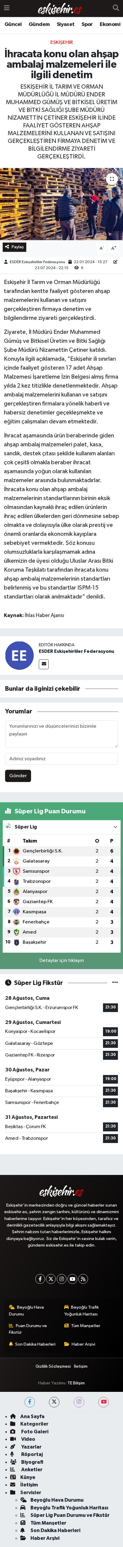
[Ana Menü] (7, 8)
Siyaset (66, 24)
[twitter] (54, 1402)
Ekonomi (110, 24)
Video (27, 1439)
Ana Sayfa (32, 1416)
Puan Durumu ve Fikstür (28, 1329)
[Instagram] (62, 1279)
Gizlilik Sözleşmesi (53, 1366)
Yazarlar (30, 1446)
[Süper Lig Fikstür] (115, 982)
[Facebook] (40, 1279)
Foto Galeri (34, 1431)
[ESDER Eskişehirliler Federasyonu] (19, 655)
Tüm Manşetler (85, 1326)
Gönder (18, 775)
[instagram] (79, 1402)
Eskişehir (61, 42)
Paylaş (18, 247)
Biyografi (31, 1462)
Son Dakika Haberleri (35, 1344)
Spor (87, 24)
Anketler (31, 1469)
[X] (51, 1279)
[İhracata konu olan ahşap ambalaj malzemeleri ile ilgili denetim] (61, 204)
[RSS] (83, 1279)
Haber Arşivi (83, 1344)
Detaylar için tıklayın (61, 960)
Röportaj (31, 1454)
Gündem (39, 24)
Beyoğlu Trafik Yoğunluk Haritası (81, 1310)
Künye (27, 1477)
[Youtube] (72, 1279)
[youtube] (103, 1402)
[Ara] (116, 9)
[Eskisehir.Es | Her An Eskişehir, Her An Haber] (60, 9)
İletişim (80, 1366)
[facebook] (29, 1402)
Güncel (12, 24)
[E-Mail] (44, 664)
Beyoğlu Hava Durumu (26, 1310)
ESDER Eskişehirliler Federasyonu (37, 262)
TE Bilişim (76, 1383)
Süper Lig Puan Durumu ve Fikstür (70, 1515)
